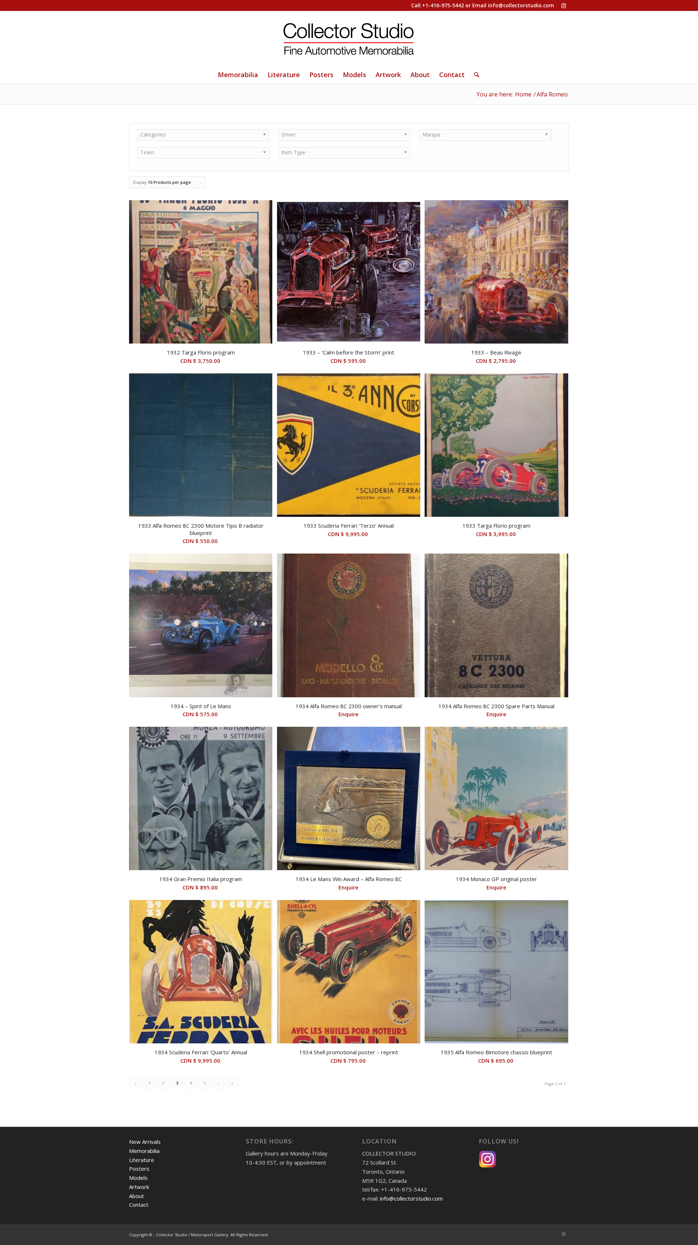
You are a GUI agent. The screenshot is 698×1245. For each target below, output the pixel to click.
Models (138, 1177)
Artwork (139, 1186)
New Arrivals (145, 1141)
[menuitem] (238, 75)
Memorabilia (144, 1150)
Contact (138, 1204)
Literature (141, 1159)
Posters (139, 1168)
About (136, 1196)
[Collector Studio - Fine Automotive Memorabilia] (349, 38)
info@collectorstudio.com (521, 5)
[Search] (474, 75)
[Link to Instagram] (563, 5)
